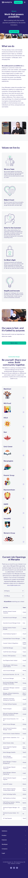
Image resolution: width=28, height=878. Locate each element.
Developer (5, 844)
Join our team (14, 31)
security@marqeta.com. (14, 585)
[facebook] (11, 868)
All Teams (7, 590)
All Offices (7, 596)
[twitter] (14, 868)
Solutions (4, 831)
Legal (3, 853)
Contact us (18, 2)
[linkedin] (17, 868)
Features (4, 839)
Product (4, 835)
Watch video (14, 343)
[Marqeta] (7, 2)
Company (4, 848)
